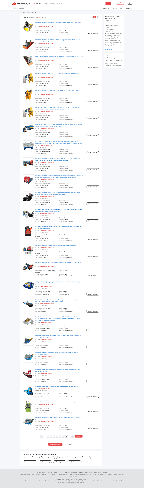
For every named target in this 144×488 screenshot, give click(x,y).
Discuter (70, 444)
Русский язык (83, 474)
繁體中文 (44, 474)
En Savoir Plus (109, 49)
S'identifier (129, 4)
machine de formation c (74, 462)
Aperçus (105, 472)
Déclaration (49, 472)
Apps (121, 8)
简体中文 (38, 474)
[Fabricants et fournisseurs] (21, 3)
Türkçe (115, 474)
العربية (94, 474)
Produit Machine (75, 458)
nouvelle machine (49, 458)
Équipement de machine (30, 462)
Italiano (77, 474)
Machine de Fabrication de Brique (113, 60)
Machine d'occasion (62, 458)
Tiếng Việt (121, 474)
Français (54, 474)
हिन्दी (105, 474)
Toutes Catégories (19, 8)
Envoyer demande (93, 33)
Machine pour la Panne (111, 63)
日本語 (49, 474)
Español (60, 474)
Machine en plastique (59, 462)
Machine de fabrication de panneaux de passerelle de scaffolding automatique (55, 245)
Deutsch (65, 474)
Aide (114, 8)
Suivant (79, 436)
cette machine (86, 458)
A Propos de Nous (41, 472)
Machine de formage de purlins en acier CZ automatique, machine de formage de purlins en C (59, 402)
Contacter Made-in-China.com (85, 472)
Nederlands (100, 474)
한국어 (89, 474)
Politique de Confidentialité (71, 472)
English (32, 474)
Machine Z (26, 458)
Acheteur (105, 8)
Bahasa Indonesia (73, 476)
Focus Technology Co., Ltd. (71, 479)
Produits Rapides (97, 472)
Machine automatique (45, 462)
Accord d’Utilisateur (58, 472)
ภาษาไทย (110, 474)
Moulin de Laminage (110, 58)
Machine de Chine (37, 458)
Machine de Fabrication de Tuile (113, 65)
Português (71, 474)
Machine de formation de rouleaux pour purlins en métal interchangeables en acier (56, 386)
